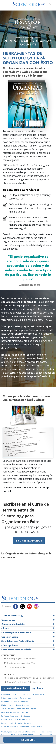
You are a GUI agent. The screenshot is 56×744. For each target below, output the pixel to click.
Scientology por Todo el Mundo (17, 641)
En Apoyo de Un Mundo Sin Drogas (15, 716)
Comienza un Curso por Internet (14, 701)
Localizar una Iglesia (16, 667)
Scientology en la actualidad (16, 632)
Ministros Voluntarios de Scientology (16, 705)
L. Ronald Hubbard (8, 694)
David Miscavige (26, 698)
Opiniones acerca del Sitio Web (21, 663)
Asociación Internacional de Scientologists (18, 709)
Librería (5, 628)
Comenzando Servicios (13, 624)
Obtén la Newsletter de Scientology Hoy (24, 682)
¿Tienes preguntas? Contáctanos (21, 658)
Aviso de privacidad (19, 734)
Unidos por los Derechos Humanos (15, 719)
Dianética (21, 694)
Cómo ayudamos (9, 645)
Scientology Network (35, 694)
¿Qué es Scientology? (12, 615)
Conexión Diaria (9, 636)
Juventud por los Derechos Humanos (16, 723)
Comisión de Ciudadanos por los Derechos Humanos (22, 727)
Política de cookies (35, 734)
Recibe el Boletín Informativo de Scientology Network (30, 677)
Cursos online (8, 619)
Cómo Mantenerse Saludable (16, 649)
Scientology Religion (9, 698)
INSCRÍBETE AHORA (28, 541)
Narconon (26, 712)
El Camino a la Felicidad (10, 712)
